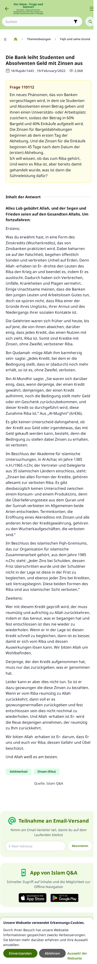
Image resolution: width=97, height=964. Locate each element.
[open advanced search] (75, 21)
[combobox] (38, 21)
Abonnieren (80, 846)
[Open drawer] (92, 8)
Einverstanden (20, 953)
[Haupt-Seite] (15, 39)
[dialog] (46, 941)
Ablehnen (52, 953)
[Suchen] (90, 21)
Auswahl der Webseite (77, 955)
